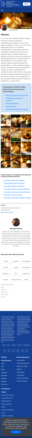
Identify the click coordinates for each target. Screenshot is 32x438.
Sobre (4, 345)
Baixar (27, 4)
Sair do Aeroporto (26, 261)
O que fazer (16, 267)
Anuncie (14, 345)
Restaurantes (6, 273)
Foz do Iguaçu (21, 372)
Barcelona (4, 375)
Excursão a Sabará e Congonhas (14, 186)
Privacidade (26, 345)
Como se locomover (16, 279)
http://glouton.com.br (7, 212)
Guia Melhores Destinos (16, 10)
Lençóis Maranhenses (23, 363)
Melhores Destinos (24, 313)
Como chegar (16, 261)
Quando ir (6, 261)
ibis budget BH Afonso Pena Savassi (17, 109)
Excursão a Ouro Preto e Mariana (14, 180)
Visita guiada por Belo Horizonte (14, 183)
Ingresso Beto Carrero (7, 395)
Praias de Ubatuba (22, 381)
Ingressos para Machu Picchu (7, 411)
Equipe (8, 345)
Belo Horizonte (26, 27)
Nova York (4, 384)
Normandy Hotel (11, 106)
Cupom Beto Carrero (7, 398)
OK (16, 432)
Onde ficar (5, 267)
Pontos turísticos (26, 267)
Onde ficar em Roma (7, 416)
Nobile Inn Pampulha (12, 103)
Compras (26, 279)
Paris (2, 366)
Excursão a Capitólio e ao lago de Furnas (17, 189)
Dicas (16, 273)
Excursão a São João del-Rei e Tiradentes (17, 192)
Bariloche (4, 381)
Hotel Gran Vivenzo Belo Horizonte (17, 95)
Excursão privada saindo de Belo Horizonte (17, 197)
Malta (2, 369)
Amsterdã (4, 372)
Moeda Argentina (6, 401)
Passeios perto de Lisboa (6, 405)
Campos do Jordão (22, 366)
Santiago (3, 378)
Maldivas (19, 369)
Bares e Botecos (26, 273)
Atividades (5, 279)
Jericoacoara (20, 375)
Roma (3, 363)
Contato (19, 345)
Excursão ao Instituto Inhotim (13, 195)
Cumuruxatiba (21, 360)
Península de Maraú (22, 378)
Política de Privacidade (20, 424)
